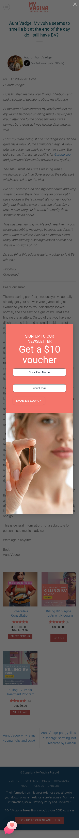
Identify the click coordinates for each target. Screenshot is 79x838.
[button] (10, 827)
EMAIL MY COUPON (29, 400)
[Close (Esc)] (75, 4)
